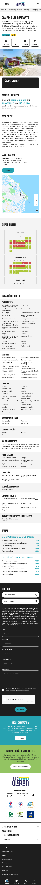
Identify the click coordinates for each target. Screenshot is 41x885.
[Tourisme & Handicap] (30, 814)
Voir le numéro (10, 595)
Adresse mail (7, 649)
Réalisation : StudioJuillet (10, 874)
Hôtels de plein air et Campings (19, 10)
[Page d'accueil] (20, 4)
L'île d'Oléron (7, 831)
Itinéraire (8, 170)
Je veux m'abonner (20, 767)
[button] (2, 61)
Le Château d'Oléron (9, 827)
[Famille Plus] (30, 804)
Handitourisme (7, 859)
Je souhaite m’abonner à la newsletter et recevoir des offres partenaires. (21, 690)
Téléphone (6, 659)
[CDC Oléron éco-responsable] (20, 814)
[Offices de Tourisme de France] (10, 804)
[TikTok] (33, 795)
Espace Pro (6, 839)
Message (5, 669)
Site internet (9, 601)
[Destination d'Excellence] (20, 804)
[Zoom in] (36, 196)
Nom (4, 630)
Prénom (5, 640)
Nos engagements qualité (10, 863)
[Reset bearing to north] (36, 204)
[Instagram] (11, 796)
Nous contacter (7, 867)
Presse (4, 855)
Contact (20, 738)
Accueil (3, 10)
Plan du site (6, 870)
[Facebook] (7, 796)
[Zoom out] (36, 200)
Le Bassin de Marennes (10, 835)
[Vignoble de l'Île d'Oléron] (10, 814)
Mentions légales (7, 851)
